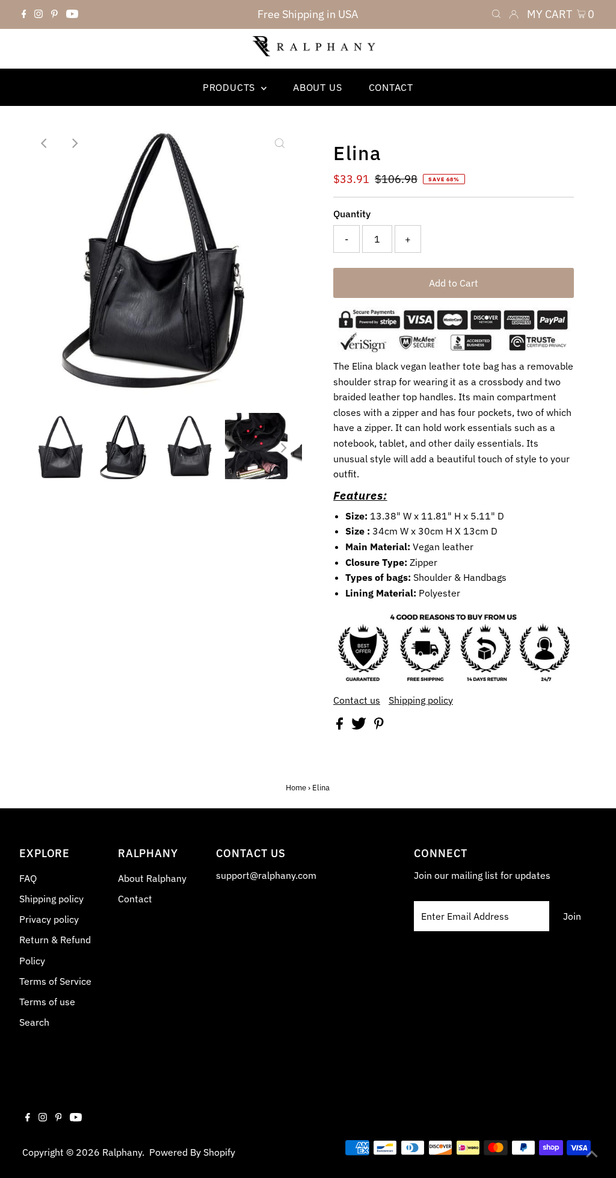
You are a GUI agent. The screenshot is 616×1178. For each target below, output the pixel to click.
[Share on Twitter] (360, 726)
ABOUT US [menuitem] (317, 87)
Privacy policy (49, 919)
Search (34, 1022)
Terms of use (47, 1002)
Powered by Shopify (192, 1152)
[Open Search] (496, 14)
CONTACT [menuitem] (391, 87)
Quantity (352, 214)
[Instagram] (38, 14)
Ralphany (122, 1152)
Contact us (356, 700)
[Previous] (45, 143)
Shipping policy (421, 700)
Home (296, 788)
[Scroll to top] (592, 1154)
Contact (135, 899)
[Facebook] (24, 14)
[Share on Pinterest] (379, 726)
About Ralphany (152, 878)
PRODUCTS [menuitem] (230, 87)
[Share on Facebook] (340, 726)
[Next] (74, 143)
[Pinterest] (54, 14)
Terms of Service (55, 981)
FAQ (28, 878)
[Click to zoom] (279, 143)
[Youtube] (72, 14)
